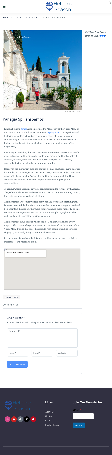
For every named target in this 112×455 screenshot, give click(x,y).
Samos (23, 129)
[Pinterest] (33, 419)
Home (6, 17)
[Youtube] (14, 419)
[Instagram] (7, 419)
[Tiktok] (20, 419)
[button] (110, 2)
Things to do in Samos (25, 17)
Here (102, 35)
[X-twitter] (27, 419)
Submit (79, 425)
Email (77, 410)
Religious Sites (11, 297)
